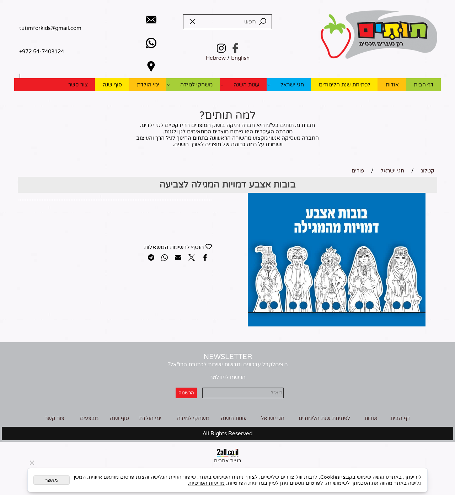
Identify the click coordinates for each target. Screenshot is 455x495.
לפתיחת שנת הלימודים (344, 84)
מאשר (51, 480)
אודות (392, 84)
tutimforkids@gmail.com (50, 28)
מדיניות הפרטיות (206, 483)
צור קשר (78, 84)
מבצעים (89, 418)
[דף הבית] (379, 35)
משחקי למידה (196, 84)
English (240, 58)
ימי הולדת (148, 84)
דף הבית (424, 84)
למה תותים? (227, 115)
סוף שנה (112, 84)
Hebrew (216, 58)
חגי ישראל (292, 84)
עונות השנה (246, 84)
